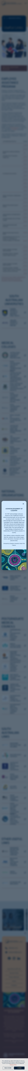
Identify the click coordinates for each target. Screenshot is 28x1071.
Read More (8, 1068)
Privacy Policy (13, 1064)
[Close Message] (23, 504)
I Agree (19, 1068)
